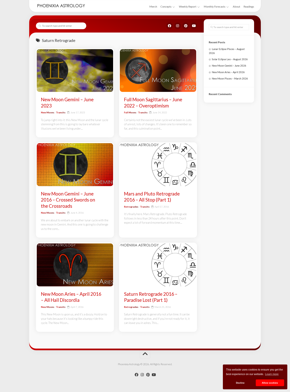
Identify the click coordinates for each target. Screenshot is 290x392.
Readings (249, 6)
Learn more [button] (272, 374)
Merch (153, 6)
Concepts (166, 6)
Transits (60, 112)
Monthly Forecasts (214, 6)
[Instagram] (177, 25)
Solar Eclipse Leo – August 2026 (230, 59)
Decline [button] (240, 382)
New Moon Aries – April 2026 (228, 72)
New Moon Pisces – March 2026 (230, 78)
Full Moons (130, 112)
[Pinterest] (185, 25)
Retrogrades (131, 206)
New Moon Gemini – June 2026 (229, 65)
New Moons (47, 112)
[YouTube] (193, 25)
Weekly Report (187, 6)
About (236, 6)
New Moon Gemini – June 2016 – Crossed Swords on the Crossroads (68, 200)
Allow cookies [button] (270, 382)
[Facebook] (169, 25)
